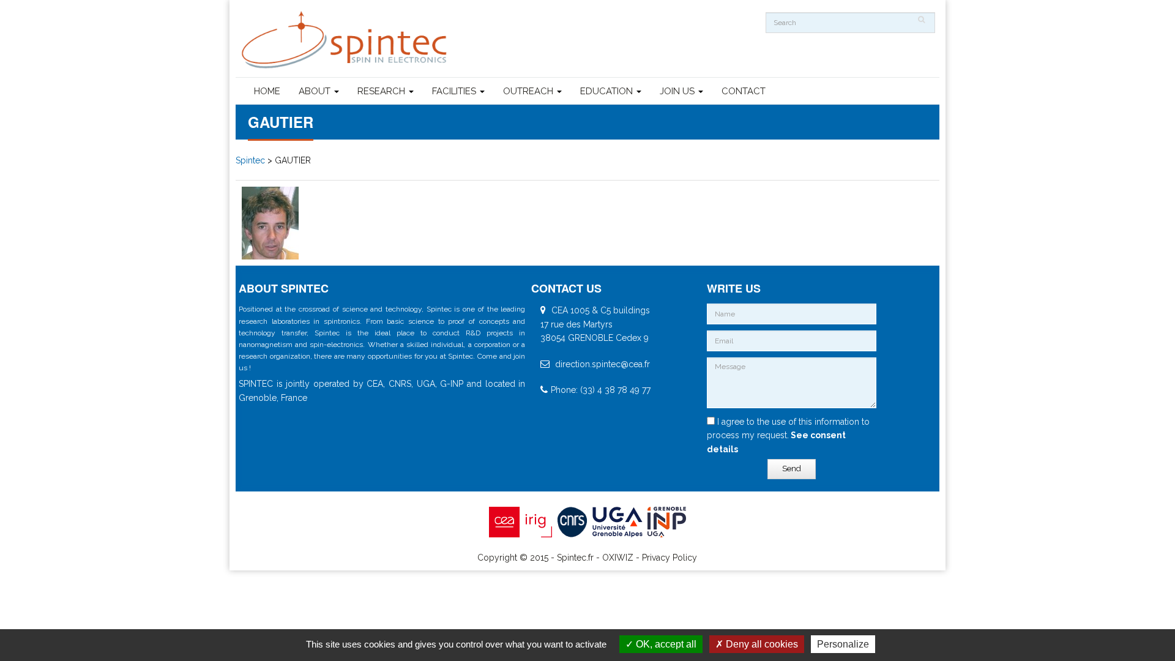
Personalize (843, 644)
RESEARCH (382, 91)
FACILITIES (455, 91)
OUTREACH (529, 91)
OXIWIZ (617, 557)
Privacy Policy (669, 557)
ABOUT (316, 91)
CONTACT (744, 91)
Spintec (250, 160)
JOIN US (678, 91)
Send (791, 468)
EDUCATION (607, 91)
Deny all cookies (760, 644)
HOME (267, 91)
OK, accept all (664, 644)
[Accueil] (346, 40)
